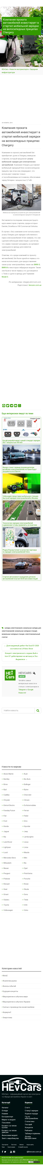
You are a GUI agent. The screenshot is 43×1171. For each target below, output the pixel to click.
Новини (5, 1114)
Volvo (26, 910)
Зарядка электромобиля (14, 628)
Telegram (22, 690)
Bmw (5, 784)
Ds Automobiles (30, 805)
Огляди (5, 1111)
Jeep (26, 831)
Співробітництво (23, 1147)
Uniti (25, 905)
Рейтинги (28, 1130)
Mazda (26, 852)
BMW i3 (37, 264)
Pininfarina (28, 873)
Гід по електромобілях (31, 1118)
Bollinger (27, 784)
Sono (26, 894)
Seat (5, 889)
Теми (3, 1147)
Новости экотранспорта (19, 69)
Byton (26, 790)
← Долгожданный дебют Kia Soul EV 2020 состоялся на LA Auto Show (21, 647)
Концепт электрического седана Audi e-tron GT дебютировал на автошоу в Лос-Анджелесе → (21, 656)
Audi (25, 774)
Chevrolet (27, 795)
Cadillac (6, 795)
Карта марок (11, 1147)
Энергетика (7, 1018)
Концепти (29, 1127)
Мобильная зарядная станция (26, 631)
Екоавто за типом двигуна (9, 1131)
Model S (5, 277)
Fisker (26, 816)
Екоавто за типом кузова (9, 1127)
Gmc (25, 821)
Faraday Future (9, 810)
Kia (4, 837)
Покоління (6, 1123)
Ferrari (26, 810)
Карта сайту (30, 1144)
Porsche (27, 879)
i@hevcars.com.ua (34, 1152)
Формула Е (7, 1012)
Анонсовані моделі (9, 1135)
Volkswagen (8, 910)
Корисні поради (31, 1114)
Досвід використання (30, 1137)
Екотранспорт (7, 1117)
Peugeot (6, 873)
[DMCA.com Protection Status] (34, 1162)
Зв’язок (21, 1144)
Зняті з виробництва (10, 1138)
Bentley (6, 779)
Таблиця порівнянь (32, 1133)
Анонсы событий (9, 986)
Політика (13, 1144)
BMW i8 (5, 267)
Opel (25, 868)
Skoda (26, 889)
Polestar (6, 879)
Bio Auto (27, 779)
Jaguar (6, 831)
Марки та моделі (8, 1120)
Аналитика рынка (10, 981)
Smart (5, 894)
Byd (5, 790)
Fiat (4, 816)
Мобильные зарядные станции (13, 634)
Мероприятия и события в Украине (16, 1002)
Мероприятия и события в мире (15, 997)
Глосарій (28, 1124)
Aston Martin (8, 774)
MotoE (5, 976)
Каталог (5, 1108)
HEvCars (5, 69)
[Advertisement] (21, 98)
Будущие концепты (10, 991)
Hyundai (27, 826)
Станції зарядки (31, 1111)
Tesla (26, 900)
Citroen (27, 800)
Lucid (5, 852)
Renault (6, 884)
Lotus (26, 847)
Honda (6, 826)
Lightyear (7, 847)
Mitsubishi (7, 863)
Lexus (26, 842)
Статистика (29, 1121)
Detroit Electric (9, 805)
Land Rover (7, 842)
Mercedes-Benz (9, 858)
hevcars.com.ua (35, 285)
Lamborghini (28, 837)
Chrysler (6, 800)
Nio (25, 863)
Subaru (6, 900)
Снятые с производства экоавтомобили (18, 1007)
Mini (25, 858)
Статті (27, 1108)
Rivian (26, 884)
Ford (5, 821)
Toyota (6, 905)
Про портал (5, 1144)
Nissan (6, 868)
